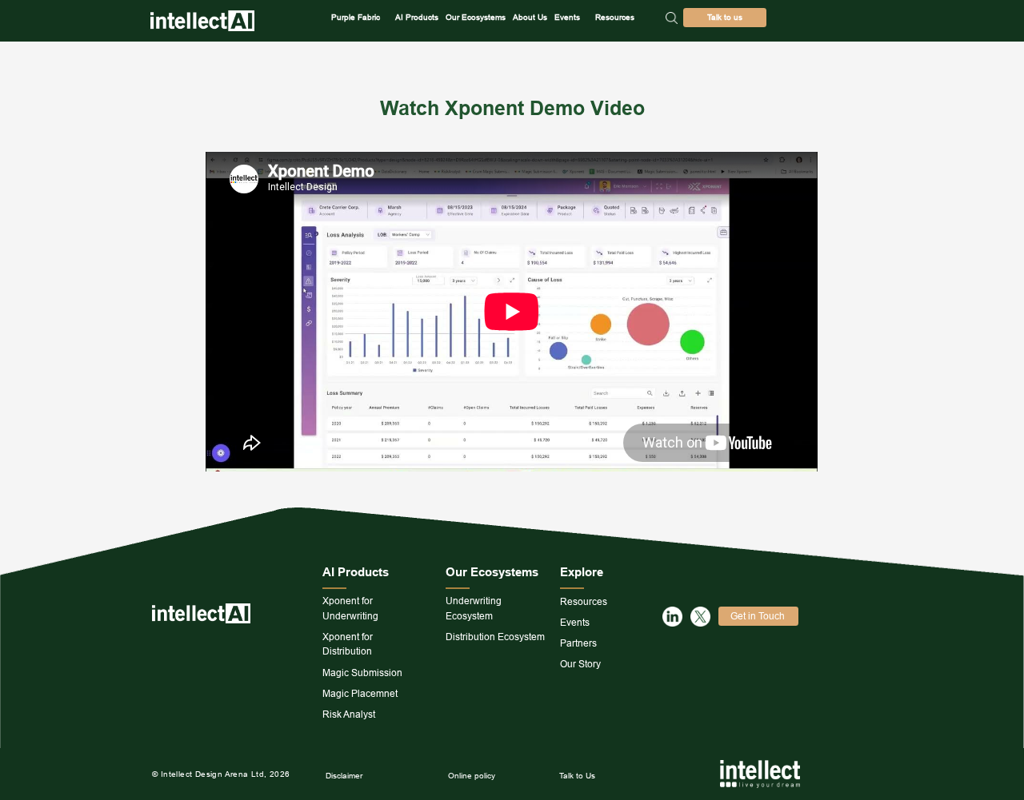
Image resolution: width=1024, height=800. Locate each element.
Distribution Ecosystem (495, 637)
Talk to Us (577, 775)
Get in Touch (757, 616)
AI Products (416, 18)
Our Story (580, 664)
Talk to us (724, 17)
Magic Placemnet (360, 693)
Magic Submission (362, 673)
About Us (530, 18)
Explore (581, 572)
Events (567, 18)
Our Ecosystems (476, 18)
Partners (578, 643)
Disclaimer (344, 775)
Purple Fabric (355, 18)
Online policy (471, 775)
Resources (614, 18)
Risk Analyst (348, 714)
